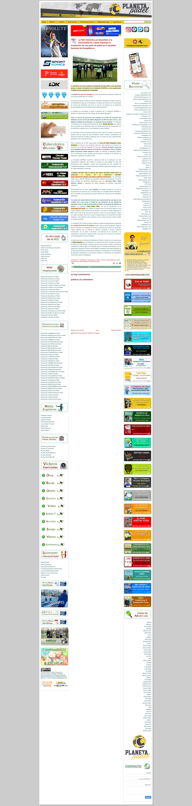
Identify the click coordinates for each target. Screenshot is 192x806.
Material (145, 158)
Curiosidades (143, 118)
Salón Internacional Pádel (141, 199)
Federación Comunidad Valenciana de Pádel (54, 291)
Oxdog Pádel (147, 681)
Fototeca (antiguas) (143, 137)
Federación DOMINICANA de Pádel (51, 363)
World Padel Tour (142, 226)
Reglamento (144, 192)
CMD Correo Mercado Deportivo (50, 248)
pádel (147, 167)
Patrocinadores (143, 180)
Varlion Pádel (147, 718)
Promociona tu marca (87, 22)
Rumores (145, 197)
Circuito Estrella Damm (141, 107)
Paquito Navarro (46, 428)
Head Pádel (147, 650)
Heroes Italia (147, 652)
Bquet (146, 101)
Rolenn (149, 694)
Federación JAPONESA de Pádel (51, 382)
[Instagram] (128, 31)
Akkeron (148, 624)
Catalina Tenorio (46, 419)
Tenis (146, 211)
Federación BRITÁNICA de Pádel (51, 350)
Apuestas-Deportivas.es (48, 566)
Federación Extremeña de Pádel (50, 298)
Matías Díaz (44, 426)
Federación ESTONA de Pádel (50, 365)
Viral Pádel (147, 722)
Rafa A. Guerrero (57, 672)
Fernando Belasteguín (47, 421)
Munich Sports (146, 675)
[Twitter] (140, 31)
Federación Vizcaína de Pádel (50, 317)
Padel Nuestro (45, 575)
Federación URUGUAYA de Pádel (51, 399)
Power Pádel (147, 688)
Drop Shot (148, 639)
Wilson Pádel (147, 730)
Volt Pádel (148, 728)
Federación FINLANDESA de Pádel (51, 367)
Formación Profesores (141, 133)
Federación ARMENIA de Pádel (50, 339)
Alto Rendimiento (46, 245)
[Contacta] (146, 31)
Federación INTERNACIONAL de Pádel (53, 378)
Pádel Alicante (45, 256)
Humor (146, 146)
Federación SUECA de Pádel (49, 395)
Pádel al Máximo (46, 254)
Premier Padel (144, 186)
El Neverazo (44, 250)
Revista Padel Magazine (48, 452)
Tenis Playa (144, 214)
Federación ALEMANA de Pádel (50, 333)
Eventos (97, 260)
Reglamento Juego (103, 22)
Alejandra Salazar (46, 415)
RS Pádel (148, 698)
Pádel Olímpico (83, 261)
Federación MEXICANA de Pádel (51, 384)
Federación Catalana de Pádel (50, 289)
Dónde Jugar (144, 122)
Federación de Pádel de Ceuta (50, 293)
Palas (146, 178)
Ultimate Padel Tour (143, 220)
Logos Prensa (117, 22)
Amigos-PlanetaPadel (141, 95)
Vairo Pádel (147, 716)
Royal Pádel (147, 696)
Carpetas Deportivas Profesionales (51, 568)
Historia (146, 143)
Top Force (148, 713)
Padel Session (146, 686)
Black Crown (147, 630)
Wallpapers (144, 224)
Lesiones (145, 152)
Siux (149, 707)
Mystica (149, 677)
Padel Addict (44, 252)
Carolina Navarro (46, 417)
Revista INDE (45, 450)
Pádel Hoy (44, 258)
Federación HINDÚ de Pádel (49, 373)
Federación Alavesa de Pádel (50, 276)
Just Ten (148, 656)
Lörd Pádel (147, 669)
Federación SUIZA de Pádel (49, 397)
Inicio (44, 22)
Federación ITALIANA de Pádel (50, 380)
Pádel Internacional (142, 171)
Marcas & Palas (142, 156)
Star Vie (148, 711)
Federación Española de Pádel (50, 296)
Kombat (148, 662)
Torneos (144, 218)
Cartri (149, 635)
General (145, 139)
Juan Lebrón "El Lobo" (47, 424)
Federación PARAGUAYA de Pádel (51, 388)
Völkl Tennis (147, 726)
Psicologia (145, 190)
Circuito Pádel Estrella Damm (50, 571)
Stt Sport (43, 577)
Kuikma (149, 664)
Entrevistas (145, 127)
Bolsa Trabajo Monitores (141, 99)
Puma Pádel (147, 692)
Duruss (149, 643)
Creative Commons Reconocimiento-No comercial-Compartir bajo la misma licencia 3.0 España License (54, 675)
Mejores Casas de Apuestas (49, 573)
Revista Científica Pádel (48, 446)
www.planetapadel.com (60, 678)
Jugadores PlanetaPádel (140, 150)
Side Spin (148, 705)
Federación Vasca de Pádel (49, 315)
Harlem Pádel (147, 648)
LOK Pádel (148, 667)
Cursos (146, 120)
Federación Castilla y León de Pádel (52, 287)
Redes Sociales (72, 22)
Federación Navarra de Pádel (50, 308)
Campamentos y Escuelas (140, 105)
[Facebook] (134, 31)
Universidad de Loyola (78, 208)
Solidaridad (145, 201)
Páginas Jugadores (142, 175)
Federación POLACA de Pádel (50, 390)
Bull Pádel (148, 633)
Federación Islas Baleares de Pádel (51, 302)
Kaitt (149, 658)
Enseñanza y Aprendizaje (87, 260)
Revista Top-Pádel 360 (48, 457)
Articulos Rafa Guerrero (141, 97)
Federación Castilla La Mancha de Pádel (53, 285)
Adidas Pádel (45, 562)
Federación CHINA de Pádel (49, 359)
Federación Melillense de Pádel (50, 306)
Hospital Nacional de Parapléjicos (83, 94)
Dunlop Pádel (147, 641)
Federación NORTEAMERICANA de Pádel (53, 386)
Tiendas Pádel (143, 216)
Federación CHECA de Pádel (50, 354)
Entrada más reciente (77, 330)
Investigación (144, 148)
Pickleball (146, 182)
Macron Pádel (147, 673)
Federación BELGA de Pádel (49, 346)
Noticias (103, 260)
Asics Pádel (147, 626)
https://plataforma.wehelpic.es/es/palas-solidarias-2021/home (90, 177)
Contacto (61, 22)
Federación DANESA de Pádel (50, 361)
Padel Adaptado (111, 260)
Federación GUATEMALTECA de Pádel (52, 371)
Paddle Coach (146, 684)
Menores (145, 161)
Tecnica (145, 207)
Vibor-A (149, 720)
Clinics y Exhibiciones (141, 110)
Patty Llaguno (45, 430)
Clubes (145, 112)
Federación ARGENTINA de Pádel (51, 337)
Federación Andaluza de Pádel (50, 279)
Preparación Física (94, 261)
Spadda (148, 709)
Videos (146, 222)
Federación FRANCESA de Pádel (51, 369)
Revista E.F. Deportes (47, 448)
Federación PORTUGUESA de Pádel (52, 392)
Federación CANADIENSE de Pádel (52, 352)
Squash (146, 203)
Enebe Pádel (147, 645)
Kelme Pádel (147, 660)
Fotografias (145, 135)
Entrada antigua (116, 330)
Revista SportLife (46, 455)
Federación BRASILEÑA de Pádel (51, 348)
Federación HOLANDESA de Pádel (51, 375)
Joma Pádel (147, 654)
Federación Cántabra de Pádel (50, 283)
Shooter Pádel (146, 703)
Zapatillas (145, 229)
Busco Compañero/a (141, 103)
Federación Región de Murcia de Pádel (53, 313)
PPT (146, 184)
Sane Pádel (147, 701)
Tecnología (144, 209)
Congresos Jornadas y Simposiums (137, 114)
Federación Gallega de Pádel (50, 300)
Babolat (148, 628)
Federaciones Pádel (141, 131)
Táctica (145, 205)
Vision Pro (148, 724)
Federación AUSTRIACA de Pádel (51, 344)
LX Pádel (148, 671)
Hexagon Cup (145, 141)
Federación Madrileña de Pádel (50, 304)
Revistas (145, 195)
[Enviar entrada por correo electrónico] (72, 263)
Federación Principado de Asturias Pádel (53, 311)
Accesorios (144, 93)
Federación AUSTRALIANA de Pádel (52, 342)
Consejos (145, 116)
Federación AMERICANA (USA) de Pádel (53, 335)
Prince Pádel (147, 690)
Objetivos (52, 22)
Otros (147, 165)
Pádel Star (44, 260)
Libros (146, 154)
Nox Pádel (148, 679)
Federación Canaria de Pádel (50, 281)
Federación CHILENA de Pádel (50, 356)
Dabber (149, 637)
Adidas (149, 622)
